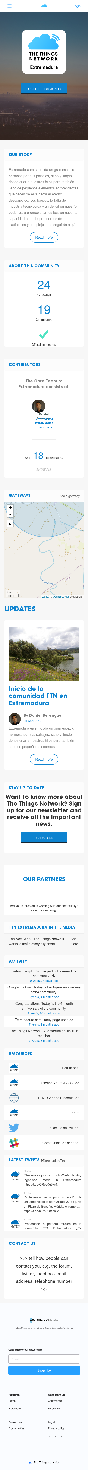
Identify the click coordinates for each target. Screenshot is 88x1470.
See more (74, 941)
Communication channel (60, 1142)
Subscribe (44, 837)
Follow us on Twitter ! (63, 1127)
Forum (74, 1112)
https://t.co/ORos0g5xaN (41, 1184)
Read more (44, 237)
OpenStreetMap (61, 596)
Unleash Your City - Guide (59, 1082)
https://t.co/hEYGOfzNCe (41, 1210)
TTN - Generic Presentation (58, 1097)
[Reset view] (10, 523)
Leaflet (45, 596)
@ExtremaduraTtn (52, 1160)
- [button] (10, 514)
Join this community (44, 89)
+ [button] (10, 507)
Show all (44, 469)
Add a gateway (70, 496)
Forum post (70, 1067)
